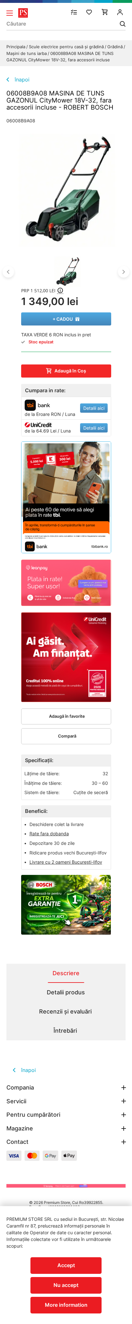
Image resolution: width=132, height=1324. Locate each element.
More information (66, 1305)
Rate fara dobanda (49, 833)
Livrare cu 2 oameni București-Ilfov (65, 862)
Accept (66, 1265)
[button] (8, 272)
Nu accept (66, 1285)
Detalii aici (93, 408)
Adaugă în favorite (67, 716)
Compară (67, 736)
